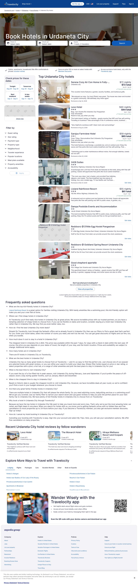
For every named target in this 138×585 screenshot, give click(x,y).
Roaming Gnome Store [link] (11, 561)
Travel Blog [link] (41, 568)
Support (115, 4)
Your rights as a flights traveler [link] (114, 557)
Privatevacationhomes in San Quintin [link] (19, 482)
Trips (123, 4)
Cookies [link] (73, 544)
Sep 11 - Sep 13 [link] (27, 99)
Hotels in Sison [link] (75, 482)
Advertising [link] (7, 564)
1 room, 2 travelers (81, 44)
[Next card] (130, 442)
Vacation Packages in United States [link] (48, 547)
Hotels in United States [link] (45, 540)
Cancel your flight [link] (110, 547)
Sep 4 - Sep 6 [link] (12, 99)
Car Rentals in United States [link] (46, 554)
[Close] (134, 578)
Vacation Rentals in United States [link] (48, 544)
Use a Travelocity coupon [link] (112, 554)
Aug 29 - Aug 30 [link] (12, 89)
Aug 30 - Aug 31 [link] (27, 89)
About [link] (6, 540)
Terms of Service (23, 583)
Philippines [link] (25, 10)
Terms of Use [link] (75, 547)
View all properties (85, 289)
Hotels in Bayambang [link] (77, 486)
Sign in (131, 4)
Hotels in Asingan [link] (12, 473)
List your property (103, 4)
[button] (69, 461)
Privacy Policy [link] (75, 540)
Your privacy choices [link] (77, 557)
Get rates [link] (128, 183)
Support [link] (107, 540)
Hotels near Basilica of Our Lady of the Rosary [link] (22, 478)
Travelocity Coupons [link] (44, 561)
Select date (15, 44)
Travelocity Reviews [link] (44, 557)
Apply (20, 173)
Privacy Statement (10, 583)
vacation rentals (19, 71)
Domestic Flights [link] (43, 551)
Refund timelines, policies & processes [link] (116, 551)
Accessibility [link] (75, 554)
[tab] (10, 467)
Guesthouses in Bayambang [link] (79, 490)
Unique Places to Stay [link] (44, 564)
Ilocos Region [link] (34, 10)
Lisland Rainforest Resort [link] (18, 310)
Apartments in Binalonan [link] (15, 486)
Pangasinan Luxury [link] (13, 490)
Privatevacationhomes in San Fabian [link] (82, 473)
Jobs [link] (5, 544)
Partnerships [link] (8, 551)
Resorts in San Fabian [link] (77, 478)
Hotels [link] (18, 10)
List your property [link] (9, 547)
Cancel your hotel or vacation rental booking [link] (118, 544)
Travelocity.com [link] (9, 10)
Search (122, 43)
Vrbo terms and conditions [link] (79, 551)
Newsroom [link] (7, 554)
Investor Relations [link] (9, 557)
